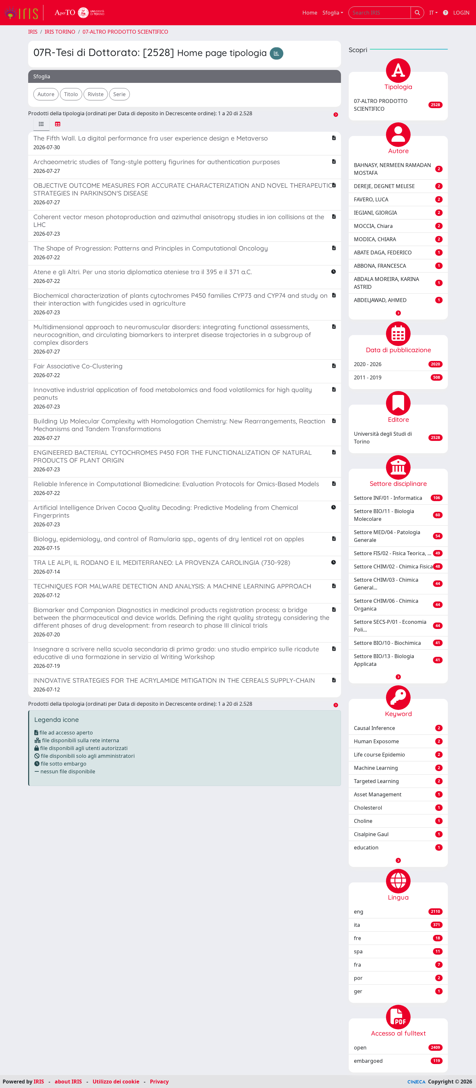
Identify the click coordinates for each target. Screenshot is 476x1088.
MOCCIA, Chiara (397, 226)
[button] (398, 313)
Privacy (159, 1081)
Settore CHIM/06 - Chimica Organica (397, 604)
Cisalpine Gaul (397, 834)
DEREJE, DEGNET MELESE (397, 186)
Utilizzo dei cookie (116, 1081)
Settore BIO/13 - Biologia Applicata (397, 660)
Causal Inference (397, 728)
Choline (397, 820)
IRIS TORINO (60, 31)
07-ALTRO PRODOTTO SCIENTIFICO (125, 31)
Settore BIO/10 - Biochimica (397, 642)
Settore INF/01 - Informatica (397, 497)
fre (397, 938)
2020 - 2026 (397, 364)
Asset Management (397, 794)
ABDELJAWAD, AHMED (397, 300)
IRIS (33, 31)
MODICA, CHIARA (397, 239)
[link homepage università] (80, 12)
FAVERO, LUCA (397, 199)
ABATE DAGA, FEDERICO (397, 252)
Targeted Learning (397, 781)
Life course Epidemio (397, 754)
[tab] (41, 124)
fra (397, 964)
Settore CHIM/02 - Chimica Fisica (397, 566)
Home (309, 12)
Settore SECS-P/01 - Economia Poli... (397, 625)
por (397, 977)
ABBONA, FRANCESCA (397, 265)
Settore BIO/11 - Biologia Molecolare (397, 515)
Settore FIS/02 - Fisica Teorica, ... (397, 553)
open (397, 1047)
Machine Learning (397, 767)
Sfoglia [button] (331, 12)
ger (397, 991)
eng (397, 911)
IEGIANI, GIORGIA (397, 212)
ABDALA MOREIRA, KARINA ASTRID (397, 282)
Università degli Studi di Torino (397, 437)
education (397, 847)
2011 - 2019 (397, 377)
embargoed (397, 1060)
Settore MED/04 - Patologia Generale (397, 536)
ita (397, 924)
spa (397, 951)
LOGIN (461, 12)
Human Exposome (397, 741)
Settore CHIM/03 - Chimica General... (397, 583)
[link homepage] (23, 12)
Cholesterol (397, 807)
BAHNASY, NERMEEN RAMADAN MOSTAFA (397, 169)
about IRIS (68, 1081)
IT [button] (431, 12)
